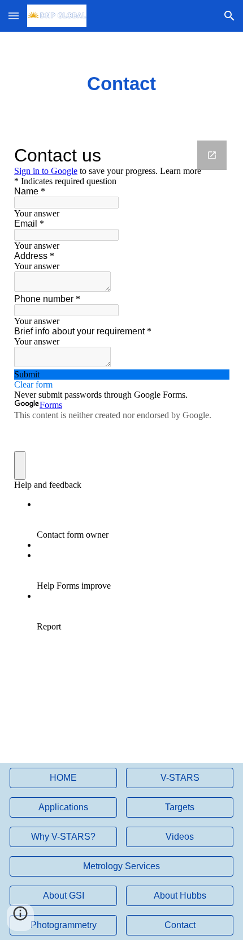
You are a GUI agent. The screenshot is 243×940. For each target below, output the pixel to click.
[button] (13, 15)
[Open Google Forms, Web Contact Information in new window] (212, 155)
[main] (122, 84)
